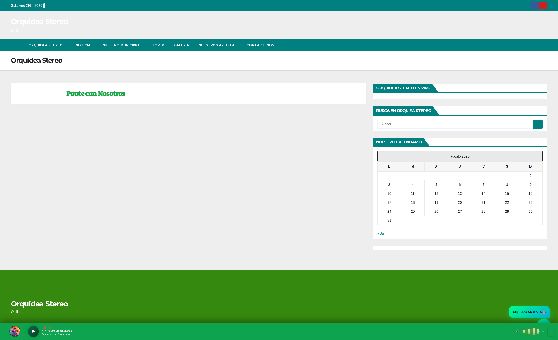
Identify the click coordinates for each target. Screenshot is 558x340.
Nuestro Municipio (121, 45)
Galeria (181, 45)
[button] (535, 45)
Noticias (84, 45)
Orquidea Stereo (39, 21)
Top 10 (158, 45)
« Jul (381, 233)
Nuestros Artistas (218, 45)
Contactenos (260, 45)
